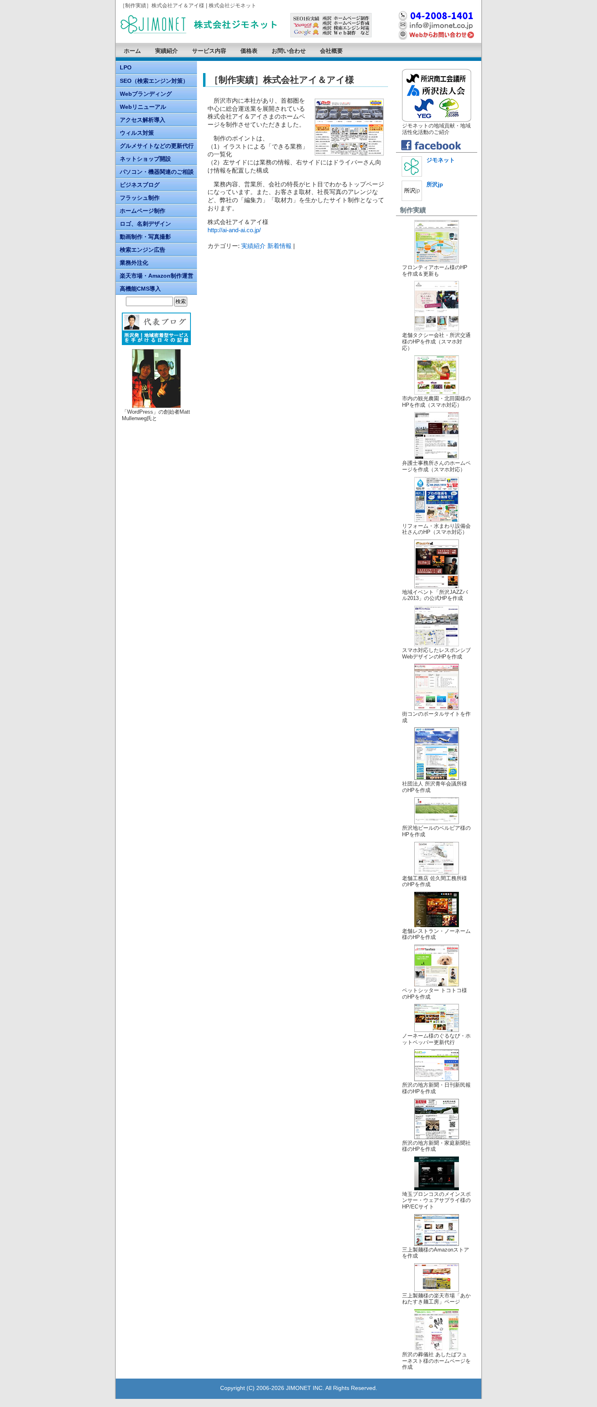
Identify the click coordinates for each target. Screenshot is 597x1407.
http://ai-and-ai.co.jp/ (234, 230)
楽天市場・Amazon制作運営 (156, 275)
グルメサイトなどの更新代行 (157, 145)
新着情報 (279, 246)
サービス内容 (209, 50)
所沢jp (434, 184)
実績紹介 (166, 50)
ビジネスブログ (140, 184)
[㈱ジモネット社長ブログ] (156, 329)
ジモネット (440, 160)
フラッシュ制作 (140, 197)
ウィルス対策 (137, 132)
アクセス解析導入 (142, 120)
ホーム (132, 50)
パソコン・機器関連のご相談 (157, 171)
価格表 (248, 50)
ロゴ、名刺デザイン (145, 223)
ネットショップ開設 (145, 158)
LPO (126, 67)
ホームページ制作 (142, 210)
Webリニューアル (143, 107)
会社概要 (331, 50)
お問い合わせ (289, 50)
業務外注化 (134, 262)
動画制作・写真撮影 (145, 236)
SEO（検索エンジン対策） (154, 81)
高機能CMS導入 (140, 288)
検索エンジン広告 (142, 249)
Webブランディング (146, 94)
